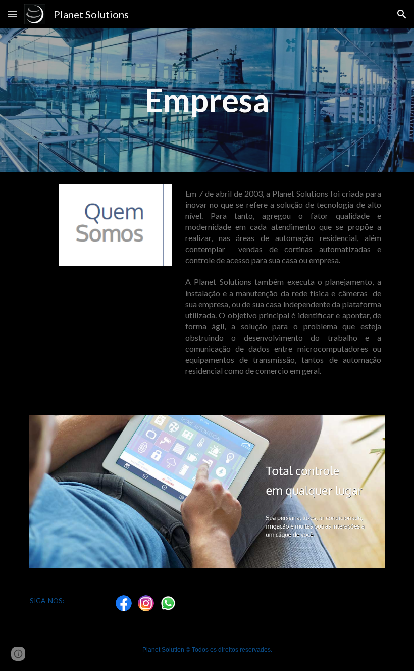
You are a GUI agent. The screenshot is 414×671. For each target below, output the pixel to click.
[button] (12, 14)
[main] (207, 100)
